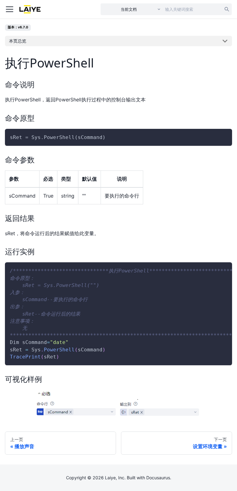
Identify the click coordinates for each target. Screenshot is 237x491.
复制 (222, 137)
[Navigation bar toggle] (9, 9)
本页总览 (17, 40)
